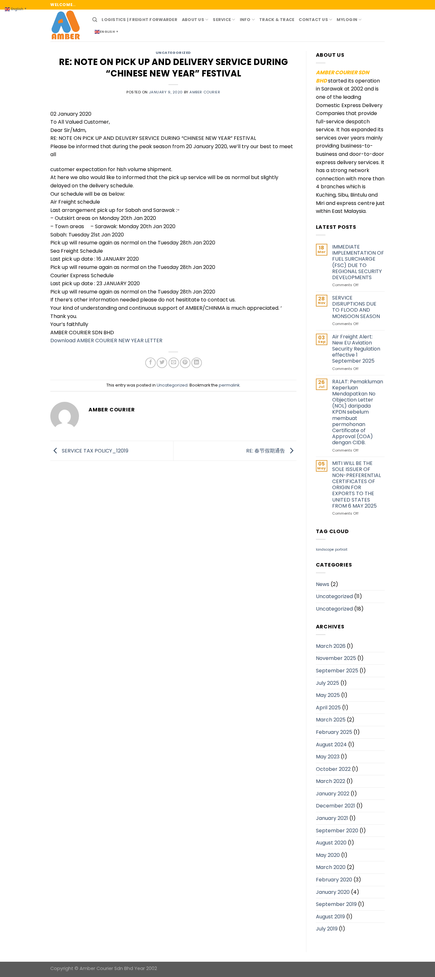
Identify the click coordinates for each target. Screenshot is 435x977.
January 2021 (332, 818)
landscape (325, 549)
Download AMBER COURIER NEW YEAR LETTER (106, 340)
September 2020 (337, 830)
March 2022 (330, 781)
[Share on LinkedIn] (196, 363)
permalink (229, 385)
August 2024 (331, 744)
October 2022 (333, 769)
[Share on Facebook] (150, 363)
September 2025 (337, 670)
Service (222, 19)
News (322, 584)
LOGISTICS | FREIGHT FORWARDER (139, 19)
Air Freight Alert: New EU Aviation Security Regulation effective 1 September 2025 (356, 349)
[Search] (94, 20)
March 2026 (331, 646)
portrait (341, 549)
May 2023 (327, 756)
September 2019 (336, 904)
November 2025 (336, 658)
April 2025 (328, 707)
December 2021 (335, 805)
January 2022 (332, 793)
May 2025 (328, 695)
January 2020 (333, 892)
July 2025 (327, 683)
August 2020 (331, 842)
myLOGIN (347, 19)
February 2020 (334, 879)
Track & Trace (276, 19)
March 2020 (331, 867)
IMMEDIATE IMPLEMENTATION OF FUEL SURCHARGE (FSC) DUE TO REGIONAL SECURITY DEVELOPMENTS (358, 262)
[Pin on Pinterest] (185, 363)
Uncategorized (173, 52)
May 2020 (328, 855)
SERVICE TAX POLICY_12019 (94, 450)
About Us (193, 19)
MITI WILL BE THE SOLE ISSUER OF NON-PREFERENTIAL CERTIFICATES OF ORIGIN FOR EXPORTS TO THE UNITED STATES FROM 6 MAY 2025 (356, 484)
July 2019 (327, 928)
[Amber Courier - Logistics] (66, 25)
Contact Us (313, 19)
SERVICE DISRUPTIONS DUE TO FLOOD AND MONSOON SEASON (356, 307)
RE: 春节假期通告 (266, 450)
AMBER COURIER (204, 92)
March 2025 (331, 719)
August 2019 (330, 916)
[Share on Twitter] (162, 363)
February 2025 (334, 732)
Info (245, 19)
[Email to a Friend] (173, 363)
